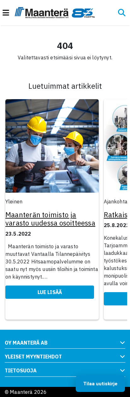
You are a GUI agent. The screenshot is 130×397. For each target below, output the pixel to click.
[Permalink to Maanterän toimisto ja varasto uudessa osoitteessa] (52, 148)
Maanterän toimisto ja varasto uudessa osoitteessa (50, 218)
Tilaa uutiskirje (100, 383)
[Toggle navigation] (9, 13)
